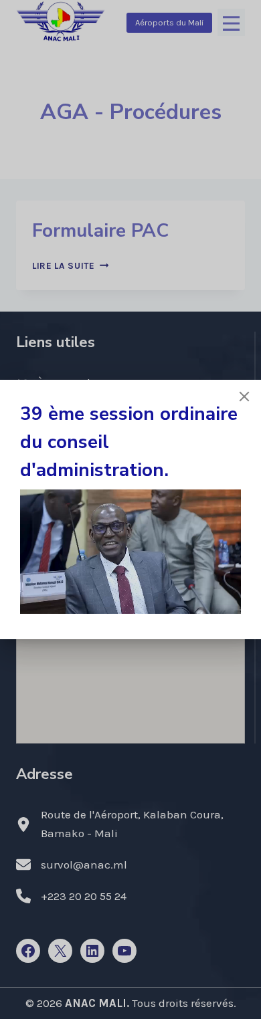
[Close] (244, 396)
